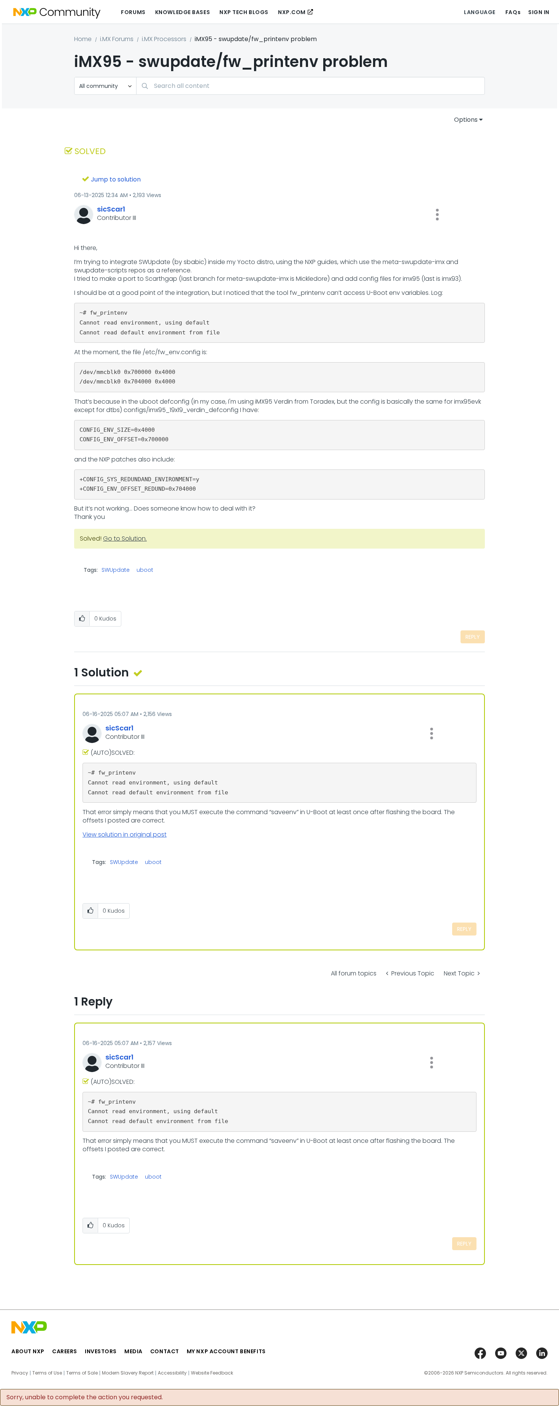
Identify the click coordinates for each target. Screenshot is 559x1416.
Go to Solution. (125, 538)
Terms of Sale (82, 1373)
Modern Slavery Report (128, 1373)
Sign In (538, 12)
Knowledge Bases (182, 12)
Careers (64, 1351)
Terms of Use (47, 1373)
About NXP (27, 1351)
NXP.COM (292, 12)
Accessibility (172, 1373)
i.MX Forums (116, 39)
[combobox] (310, 86)
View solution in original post (125, 834)
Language (479, 12)
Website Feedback (212, 1373)
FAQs (513, 12)
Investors (101, 1351)
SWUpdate (116, 570)
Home (83, 39)
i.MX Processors (164, 39)
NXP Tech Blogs (243, 12)
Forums (133, 12)
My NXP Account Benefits (226, 1351)
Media (133, 1351)
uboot (145, 570)
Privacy (19, 1373)
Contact (164, 1351)
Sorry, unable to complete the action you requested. (84, 1397)
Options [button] (466, 119)
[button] (437, 214)
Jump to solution (116, 179)
